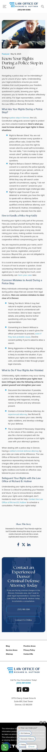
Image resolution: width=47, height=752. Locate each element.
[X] (23, 544)
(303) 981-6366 (24, 9)
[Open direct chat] (41, 722)
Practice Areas (30, 646)
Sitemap (9, 654)
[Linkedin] (29, 544)
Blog (8, 646)
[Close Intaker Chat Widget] (44, 722)
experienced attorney (17, 414)
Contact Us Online (23, 620)
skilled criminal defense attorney (24, 450)
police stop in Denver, (19, 117)
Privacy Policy (29, 650)
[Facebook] (18, 544)
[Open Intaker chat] (20, 751)
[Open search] (42, 6)
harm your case (25, 275)
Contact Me (28, 654)
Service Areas (11, 650)
